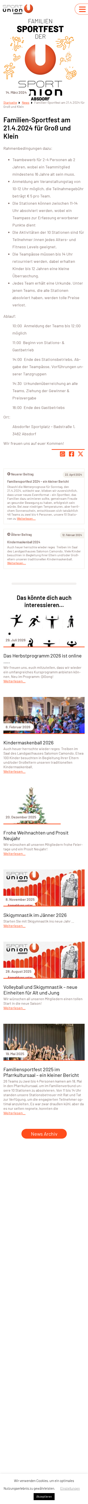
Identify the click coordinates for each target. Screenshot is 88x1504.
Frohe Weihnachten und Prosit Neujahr (36, 835)
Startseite (10, 102)
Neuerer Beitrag (22, 474)
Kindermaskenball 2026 (28, 742)
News (25, 102)
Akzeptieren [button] (44, 1496)
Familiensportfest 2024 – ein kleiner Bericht (38, 481)
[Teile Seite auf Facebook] (71, 454)
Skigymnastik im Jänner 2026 (35, 915)
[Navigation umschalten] (82, 9)
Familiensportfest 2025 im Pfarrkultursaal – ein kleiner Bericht (41, 1072)
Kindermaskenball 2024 (23, 542)
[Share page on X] (80, 454)
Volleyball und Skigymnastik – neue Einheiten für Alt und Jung (40, 989)
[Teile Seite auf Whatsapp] (62, 454)
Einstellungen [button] (70, 1488)
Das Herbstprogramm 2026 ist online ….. (42, 658)
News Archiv (44, 1134)
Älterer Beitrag (21, 535)
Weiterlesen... (16, 563)
